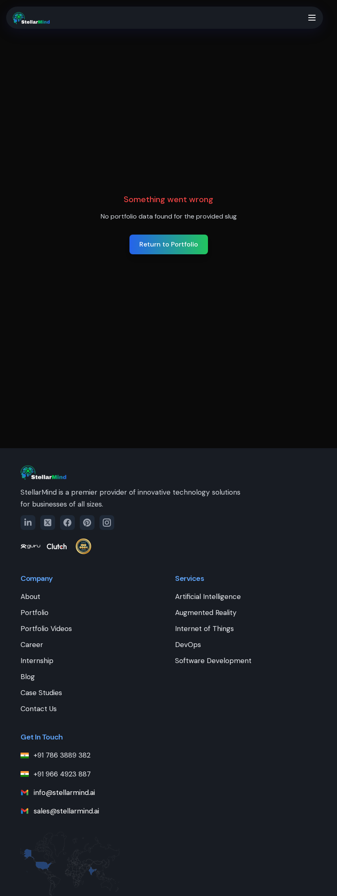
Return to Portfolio (168, 244)
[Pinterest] (87, 522)
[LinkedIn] (28, 522)
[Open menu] (312, 18)
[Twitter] (47, 522)
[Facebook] (67, 522)
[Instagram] (106, 522)
